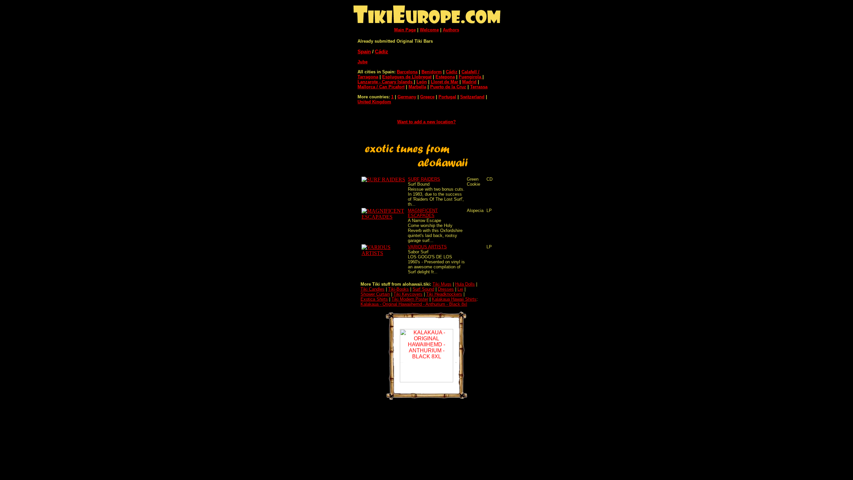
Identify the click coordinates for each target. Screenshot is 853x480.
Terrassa (478, 86)
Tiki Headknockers (444, 294)
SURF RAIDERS (424, 179)
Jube (363, 61)
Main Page (405, 29)
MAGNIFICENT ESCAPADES (423, 213)
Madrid (469, 81)
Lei (460, 289)
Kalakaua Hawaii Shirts (454, 299)
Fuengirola (470, 76)
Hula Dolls (465, 284)
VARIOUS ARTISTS (427, 246)
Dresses (446, 289)
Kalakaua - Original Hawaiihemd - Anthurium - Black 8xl (414, 304)
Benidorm (432, 71)
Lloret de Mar (444, 81)
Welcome (429, 29)
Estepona (445, 76)
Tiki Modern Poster (410, 299)
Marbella (417, 86)
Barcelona (407, 71)
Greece (427, 96)
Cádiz (381, 51)
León (422, 81)
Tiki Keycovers (408, 294)
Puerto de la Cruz (448, 86)
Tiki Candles (373, 289)
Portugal (447, 96)
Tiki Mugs (441, 284)
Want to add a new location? (426, 121)
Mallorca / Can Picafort (381, 86)
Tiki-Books (398, 289)
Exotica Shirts (374, 299)
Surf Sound (423, 289)
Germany (407, 96)
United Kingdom (374, 101)
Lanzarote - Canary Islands (386, 81)
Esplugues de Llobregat (406, 76)
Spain (364, 51)
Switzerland (472, 96)
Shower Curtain (375, 294)
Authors (451, 29)
